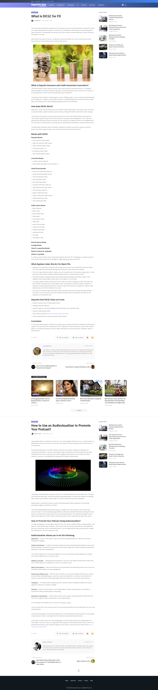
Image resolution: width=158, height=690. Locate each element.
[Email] (92, 337)
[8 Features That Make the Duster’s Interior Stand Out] (103, 47)
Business (34, 421)
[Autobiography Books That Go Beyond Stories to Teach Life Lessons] (42, 388)
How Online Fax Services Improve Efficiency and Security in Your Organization (117, 27)
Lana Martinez (37, 20)
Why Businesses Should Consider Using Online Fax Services (116, 17)
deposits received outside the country (57, 313)
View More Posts (88, 345)
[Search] (125, 5)
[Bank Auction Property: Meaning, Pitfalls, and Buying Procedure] (103, 38)
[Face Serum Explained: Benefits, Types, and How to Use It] (67, 388)
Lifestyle (34, 12)
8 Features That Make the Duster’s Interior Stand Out (116, 46)
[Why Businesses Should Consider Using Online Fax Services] (103, 19)
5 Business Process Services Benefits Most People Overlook (117, 54)
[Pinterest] (87, 337)
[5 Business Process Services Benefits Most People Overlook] (103, 55)
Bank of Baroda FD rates (66, 259)
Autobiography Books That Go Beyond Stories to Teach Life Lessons (40, 401)
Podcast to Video (66, 602)
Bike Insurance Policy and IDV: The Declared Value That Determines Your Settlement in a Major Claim (115, 401)
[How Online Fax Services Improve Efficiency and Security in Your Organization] (103, 28)
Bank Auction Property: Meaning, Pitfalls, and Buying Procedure (117, 37)
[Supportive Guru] (38, 5)
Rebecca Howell (37, 433)
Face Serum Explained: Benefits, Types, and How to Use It (65, 400)
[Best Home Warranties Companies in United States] (91, 388)
